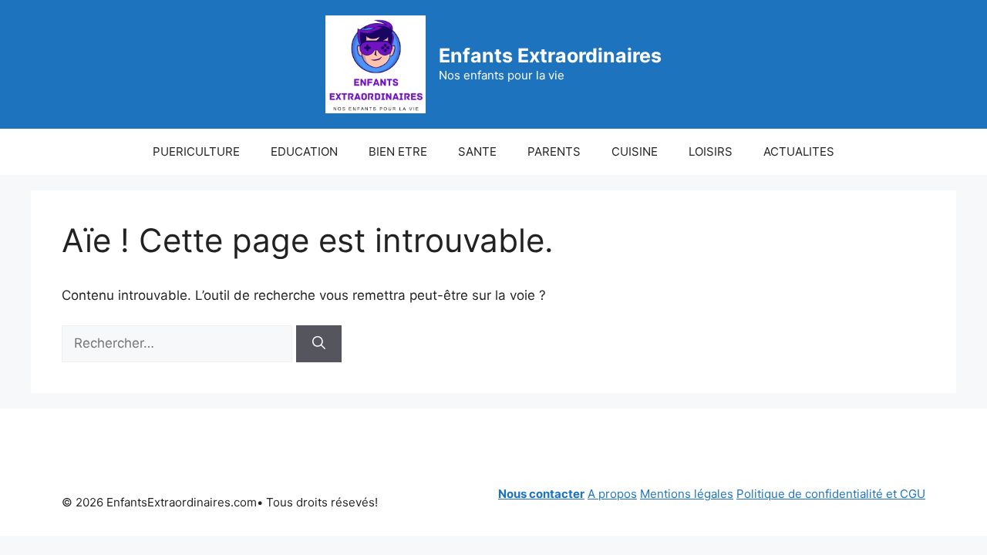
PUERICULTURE (196, 151)
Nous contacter (541, 493)
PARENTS (554, 151)
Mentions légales (686, 493)
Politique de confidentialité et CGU (830, 493)
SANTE (477, 151)
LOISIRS (711, 151)
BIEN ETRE (398, 151)
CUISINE (634, 151)
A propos (612, 493)
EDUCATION (304, 151)
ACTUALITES (798, 151)
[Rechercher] (319, 343)
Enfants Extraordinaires (550, 55)
